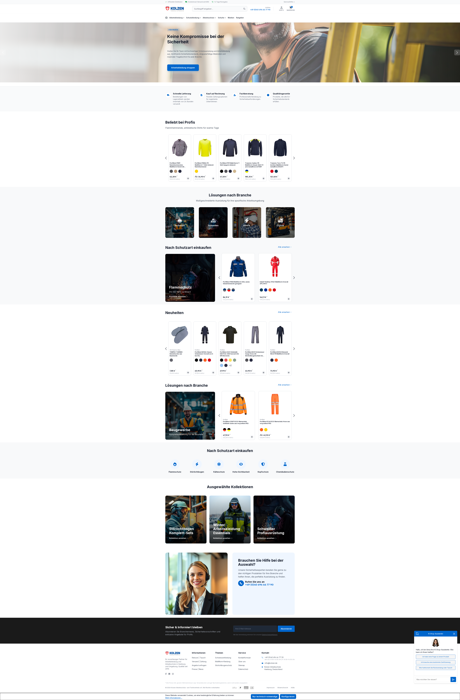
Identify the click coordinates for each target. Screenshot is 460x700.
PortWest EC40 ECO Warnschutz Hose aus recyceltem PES (275, 422)
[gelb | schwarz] (229, 429)
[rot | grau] (229, 290)
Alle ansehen (284, 247)
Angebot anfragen (199, 665)
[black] (196, 360)
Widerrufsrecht (282, 688)
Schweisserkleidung (223, 658)
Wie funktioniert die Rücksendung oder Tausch (435, 668)
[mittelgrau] (171, 360)
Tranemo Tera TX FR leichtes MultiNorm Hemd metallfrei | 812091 (279, 165)
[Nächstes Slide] (457, 52)
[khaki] (175, 171)
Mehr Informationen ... (173, 698)
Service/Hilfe (288, 2)
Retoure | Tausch (199, 658)
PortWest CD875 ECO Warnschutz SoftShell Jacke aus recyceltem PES (235, 422)
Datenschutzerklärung (269, 635)
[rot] (272, 171)
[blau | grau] (233, 290)
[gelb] (196, 171)
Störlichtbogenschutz (223, 665)
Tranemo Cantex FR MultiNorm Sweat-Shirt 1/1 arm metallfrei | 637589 (254, 165)
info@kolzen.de (271, 663)
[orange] (270, 290)
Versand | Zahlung (199, 661)
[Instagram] (173, 674)
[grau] (171, 171)
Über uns (242, 661)
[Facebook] (166, 674)
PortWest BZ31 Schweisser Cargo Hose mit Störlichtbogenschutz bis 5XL (254, 354)
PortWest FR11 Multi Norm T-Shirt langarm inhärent (230, 164)
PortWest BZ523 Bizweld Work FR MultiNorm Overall (279, 353)
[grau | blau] (224, 290)
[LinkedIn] (169, 674)
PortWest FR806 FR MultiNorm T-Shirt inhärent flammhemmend (204, 165)
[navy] (180, 171)
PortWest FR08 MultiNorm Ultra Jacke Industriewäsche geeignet (236, 283)
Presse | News (197, 669)
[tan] (234, 171)
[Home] (166, 17)
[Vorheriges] (166, 158)
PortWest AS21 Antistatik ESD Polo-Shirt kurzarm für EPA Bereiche (229, 354)
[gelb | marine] (246, 171)
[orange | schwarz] (224, 429)
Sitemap (241, 665)
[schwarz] (221, 171)
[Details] (188, 178)
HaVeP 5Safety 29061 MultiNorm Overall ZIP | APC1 (274, 283)
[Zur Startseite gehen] (177, 8)
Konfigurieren (288, 696)
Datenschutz (243, 669)
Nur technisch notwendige (264, 696)
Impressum (271, 688)
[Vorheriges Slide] (3, 52)
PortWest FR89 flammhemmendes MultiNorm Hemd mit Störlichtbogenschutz (177, 165)
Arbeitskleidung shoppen (183, 67)
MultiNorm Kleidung (222, 661)
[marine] (276, 171)
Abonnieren (286, 629)
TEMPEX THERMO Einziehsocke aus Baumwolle (176, 354)
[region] (230, 158)
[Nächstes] (294, 158)
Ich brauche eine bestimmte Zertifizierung (435, 662)
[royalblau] (265, 290)
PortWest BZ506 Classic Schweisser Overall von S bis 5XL (204, 354)
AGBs (293, 688)
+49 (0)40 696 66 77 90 (260, 10)
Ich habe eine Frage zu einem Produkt (435, 657)
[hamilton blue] (221, 365)
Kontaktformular (244, 658)
